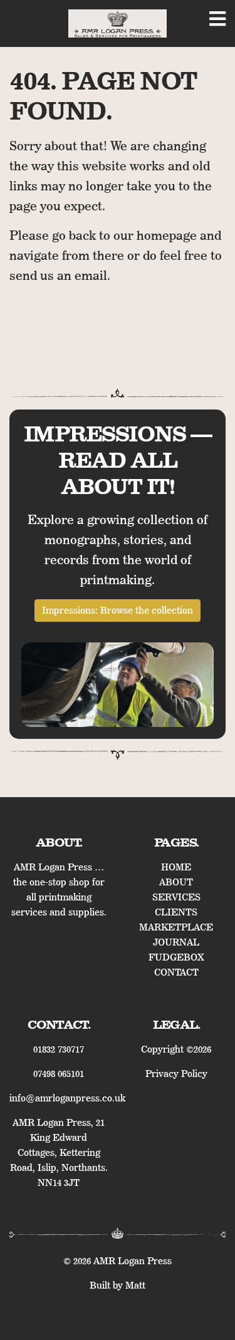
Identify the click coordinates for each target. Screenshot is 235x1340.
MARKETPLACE (176, 927)
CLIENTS (176, 912)
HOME (176, 867)
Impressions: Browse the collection (117, 610)
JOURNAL (176, 942)
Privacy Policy (176, 1074)
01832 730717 (58, 1049)
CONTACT (176, 972)
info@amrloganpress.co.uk (67, 1098)
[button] (217, 22)
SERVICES (176, 897)
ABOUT (176, 882)
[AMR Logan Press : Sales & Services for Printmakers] (117, 23)
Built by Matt (117, 1285)
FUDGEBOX (176, 957)
